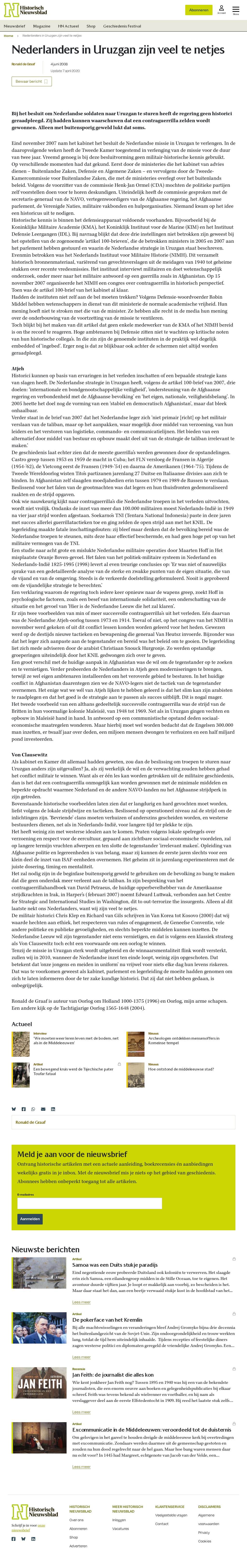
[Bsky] (23, 1539)
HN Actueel (68, 26)
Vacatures (120, 1528)
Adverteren (78, 1546)
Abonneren (198, 9)
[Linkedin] (53, 1109)
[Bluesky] (14, 1109)
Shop (91, 26)
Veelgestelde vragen (171, 1515)
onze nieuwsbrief (28, 1528)
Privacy (204, 1532)
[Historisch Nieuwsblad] (25, 10)
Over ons (76, 1520)
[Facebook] (24, 1109)
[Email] (43, 1109)
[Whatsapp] (33, 1109)
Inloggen (119, 1520)
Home (8, 36)
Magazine (41, 26)
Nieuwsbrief (14, 26)
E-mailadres (25, 1194)
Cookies (204, 1541)
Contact (162, 1523)
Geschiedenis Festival (122, 26)
